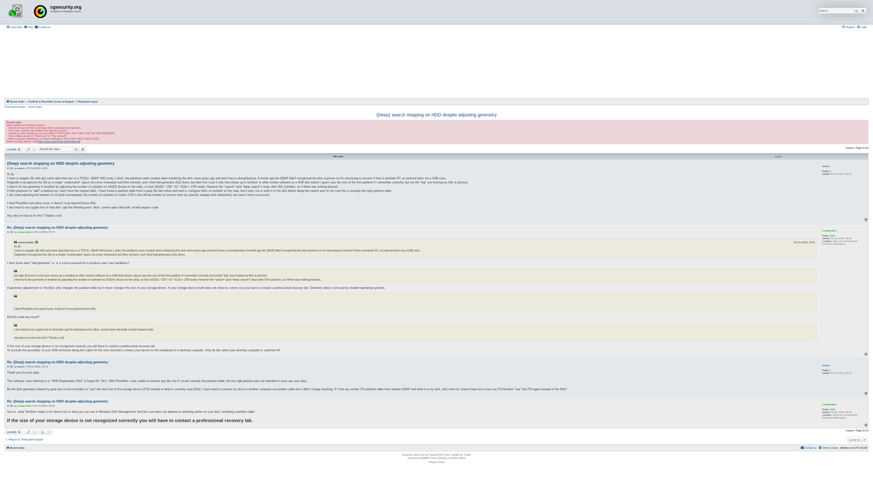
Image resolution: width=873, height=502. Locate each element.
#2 (8, 232)
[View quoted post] (37, 242)
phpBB (424, 458)
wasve (826, 166)
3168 (832, 235)
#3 (8, 366)
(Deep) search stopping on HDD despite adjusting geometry (436, 114)
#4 (8, 406)
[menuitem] (28, 27)
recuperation (829, 230)
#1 (8, 168)
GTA (440, 454)
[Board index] (28, 12)
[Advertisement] (436, 64)
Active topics (35, 106)
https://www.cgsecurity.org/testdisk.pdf (59, 141)
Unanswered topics (15, 106)
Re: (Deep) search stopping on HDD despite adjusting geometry (57, 227)
